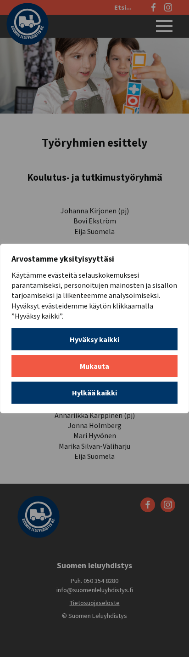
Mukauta (94, 366)
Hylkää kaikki (94, 392)
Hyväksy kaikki (94, 339)
